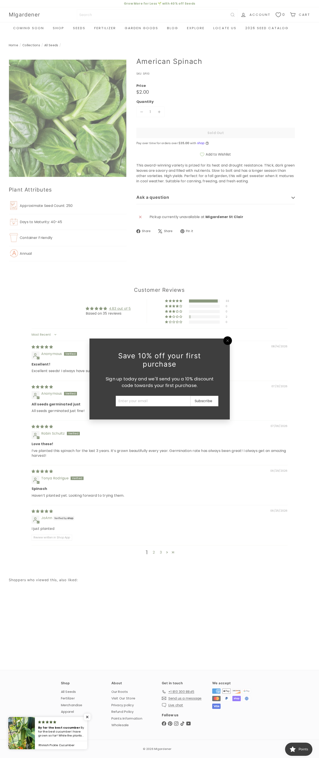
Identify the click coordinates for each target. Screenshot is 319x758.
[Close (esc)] (227, 340)
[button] (87, 717)
